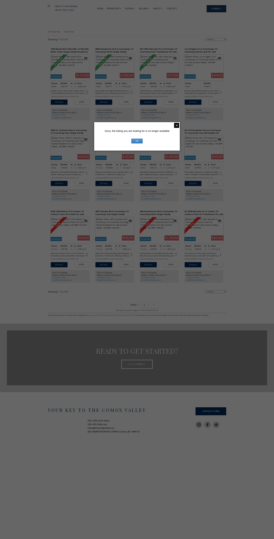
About (157, 8)
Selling (143, 8)
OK (137, 141)
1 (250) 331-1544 (59, 115)
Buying (129, 8)
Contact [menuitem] (172, 8)
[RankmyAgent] (216, 424)
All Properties (54, 31)
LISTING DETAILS (59, 102)
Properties (113, 8)
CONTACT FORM (210, 411)
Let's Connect (137, 364)
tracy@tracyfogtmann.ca (62, 117)
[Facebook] (207, 424)
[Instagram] (199, 424)
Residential (69, 31)
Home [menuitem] (100, 8)
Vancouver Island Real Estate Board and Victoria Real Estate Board (112, 315)
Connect (216, 8)
